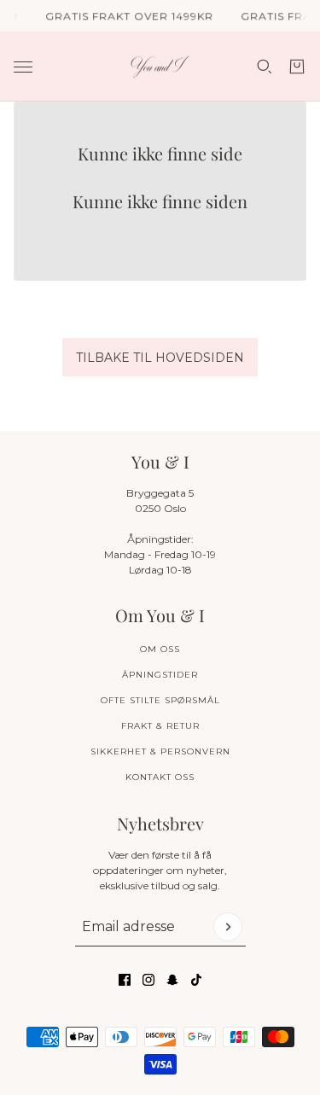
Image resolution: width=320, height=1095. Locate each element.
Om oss (160, 649)
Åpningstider (160, 674)
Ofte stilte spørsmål (160, 700)
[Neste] (301, 301)
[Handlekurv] (297, 66)
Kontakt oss (160, 777)
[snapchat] (172, 979)
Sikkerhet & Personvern (160, 751)
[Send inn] (227, 926)
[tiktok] (196, 979)
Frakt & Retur (160, 725)
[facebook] (124, 979)
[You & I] (160, 66)
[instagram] (148, 979)
